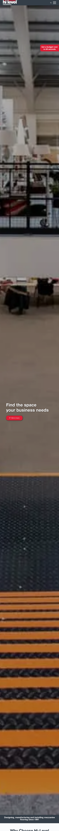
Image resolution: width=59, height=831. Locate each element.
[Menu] (54, 2)
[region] (29, 410)
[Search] (50, 2)
